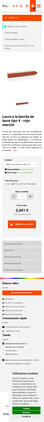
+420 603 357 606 (12, 331)
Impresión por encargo (13, 310)
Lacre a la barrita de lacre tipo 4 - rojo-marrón (19, 47)
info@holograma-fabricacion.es (18, 327)
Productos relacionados (13, 270)
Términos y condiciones (14, 303)
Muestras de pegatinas (13, 314)
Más (15, 150)
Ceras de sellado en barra (14, 39)
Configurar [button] (26, 416)
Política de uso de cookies (15, 307)
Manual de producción (12, 263)
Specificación (9, 250)
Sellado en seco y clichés (16, 26)
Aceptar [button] (26, 408)
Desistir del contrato (23, 293)
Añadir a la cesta (24, 224)
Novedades (9, 299)
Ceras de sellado (11, 33)
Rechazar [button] (26, 412)
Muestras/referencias (12, 257)
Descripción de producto (13, 244)
